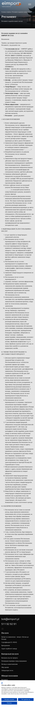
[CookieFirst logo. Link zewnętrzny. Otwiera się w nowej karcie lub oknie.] (2, 683)
